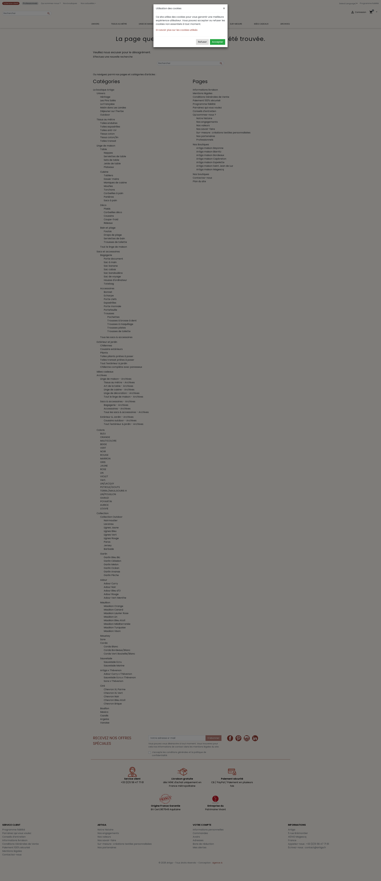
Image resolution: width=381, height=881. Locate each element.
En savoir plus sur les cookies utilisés (176, 30)
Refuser (202, 42)
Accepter (217, 42)
